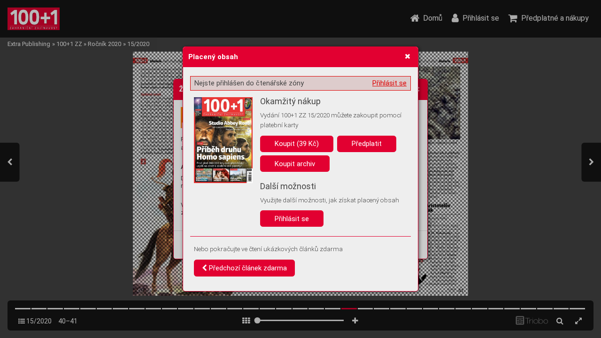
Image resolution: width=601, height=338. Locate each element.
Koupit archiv (295, 164)
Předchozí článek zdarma (247, 268)
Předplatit (367, 143)
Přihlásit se (389, 83)
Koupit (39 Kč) (297, 143)
